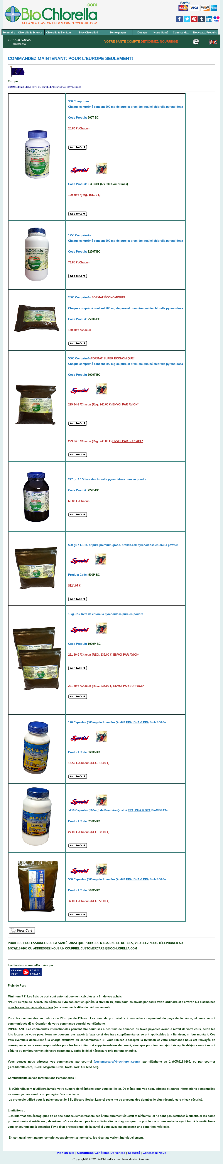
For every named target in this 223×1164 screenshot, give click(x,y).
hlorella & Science (30, 32)
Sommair (8, 32)
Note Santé (161, 32)
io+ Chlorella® (88, 32)
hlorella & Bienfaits (59, 32)
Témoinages (118, 32)
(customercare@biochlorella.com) (117, 1061)
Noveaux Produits (205, 32)
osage (142, 32)
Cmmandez (181, 32)
